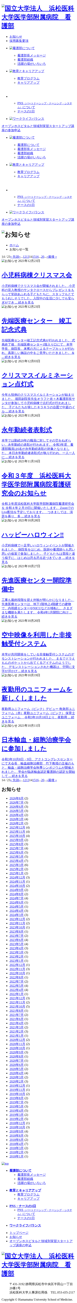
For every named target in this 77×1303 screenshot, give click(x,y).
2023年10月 (17, 927)
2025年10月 (17, 835)
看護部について (28, 145)
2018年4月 (16, 1144)
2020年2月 (16, 1081)
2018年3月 (16, 1148)
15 (34, 256)
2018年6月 (16, 1139)
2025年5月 (16, 856)
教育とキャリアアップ (25, 1190)
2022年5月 (16, 985)
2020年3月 (16, 1077)
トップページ (18, 1232)
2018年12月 (17, 1123)
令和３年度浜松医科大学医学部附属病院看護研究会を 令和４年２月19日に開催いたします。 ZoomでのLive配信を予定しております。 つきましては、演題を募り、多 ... (38, 495)
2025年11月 (17, 831)
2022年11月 (17, 969)
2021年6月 (16, 1019)
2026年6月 (16, 806)
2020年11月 (17, 1044)
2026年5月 (16, 810)
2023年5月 (16, 944)
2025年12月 (17, 827)
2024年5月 (16, 906)
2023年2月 (16, 956)
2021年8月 (16, 1010)
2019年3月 (16, 1114)
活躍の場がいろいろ (31, 63)
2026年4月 (16, 815)
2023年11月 (17, 923)
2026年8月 (16, 798)
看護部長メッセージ (31, 55)
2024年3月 (16, 915)
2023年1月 (16, 960)
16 (37, 256)
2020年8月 (16, 1056)
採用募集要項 (18, 40)
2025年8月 (16, 844)
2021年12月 (17, 998)
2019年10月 (17, 1094)
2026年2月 (16, 823)
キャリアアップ (28, 82)
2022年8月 (16, 977)
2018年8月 (16, 1135)
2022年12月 (17, 965)
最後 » (52, 256)
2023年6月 (16, 940)
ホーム (14, 245)
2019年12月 (17, 1085)
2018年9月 (16, 1131)
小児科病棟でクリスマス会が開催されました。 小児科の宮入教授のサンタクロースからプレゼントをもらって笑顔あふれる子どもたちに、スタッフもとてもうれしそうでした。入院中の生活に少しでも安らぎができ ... (38, 287)
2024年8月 (16, 894)
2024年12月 (17, 877)
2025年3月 (16, 865)
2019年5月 (16, 1106)
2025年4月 (16, 860)
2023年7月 (16, 935)
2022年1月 (16, 994)
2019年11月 (17, 1089)
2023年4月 (16, 948)
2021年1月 (16, 1035)
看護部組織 (25, 59)
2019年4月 (16, 1110)
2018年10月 (17, 1127)
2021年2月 (16, 1031)
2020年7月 (16, 1060)
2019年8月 (16, 1098)
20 (42, 256)
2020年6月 (16, 1064)
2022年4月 (16, 990)
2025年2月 (16, 869)
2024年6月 (16, 902)
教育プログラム (28, 78)
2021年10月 (17, 1006)
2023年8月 (16, 931)
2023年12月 (17, 919)
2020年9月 (16, 1052)
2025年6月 (16, 852)
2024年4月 (16, 910)
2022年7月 (16, 981)
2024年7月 (16, 898)
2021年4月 (16, 1023)
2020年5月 (16, 1069)
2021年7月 (16, 1015)
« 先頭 (14, 256)
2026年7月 (16, 802)
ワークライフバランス (25, 1225)
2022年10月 (17, 973)
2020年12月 (17, 1039)
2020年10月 (17, 1048)
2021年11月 (17, 1002)
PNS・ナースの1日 (22, 1206)
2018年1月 (16, 1156)
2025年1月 (16, 873)
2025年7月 (16, 848)
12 (24, 256)
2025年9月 (16, 840)
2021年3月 (16, 1027)
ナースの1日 (26, 111)
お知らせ (15, 36)
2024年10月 (17, 885)
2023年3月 (16, 952)
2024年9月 (16, 890)
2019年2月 (16, 1119)
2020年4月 (16, 1073)
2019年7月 (16, 1102)
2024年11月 (17, 881)
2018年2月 (16, 1152)
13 (27, 256)
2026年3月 (16, 819)
